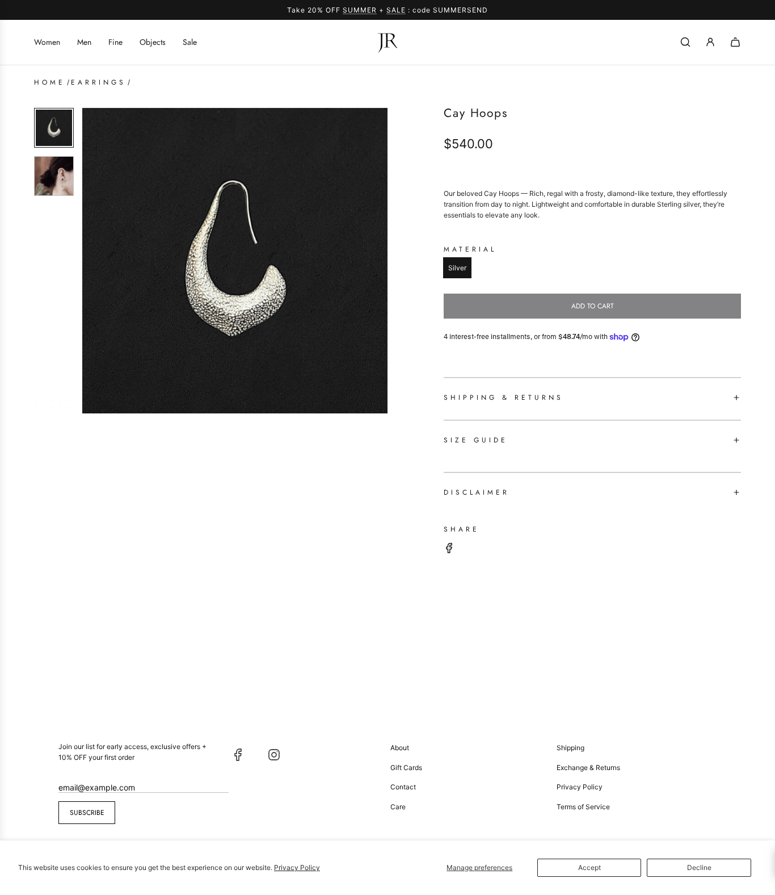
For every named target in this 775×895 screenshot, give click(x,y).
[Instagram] (274, 754)
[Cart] (735, 42)
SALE (396, 10)
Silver (457, 268)
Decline (699, 867)
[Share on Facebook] (449, 549)
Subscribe (87, 813)
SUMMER (360, 10)
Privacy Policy (297, 867)
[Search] (685, 42)
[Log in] (710, 42)
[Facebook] (238, 754)
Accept (589, 867)
